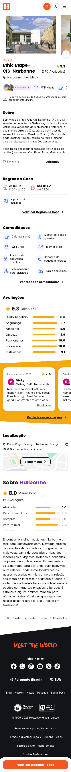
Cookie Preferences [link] (35, 754)
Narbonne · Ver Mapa (22, 77)
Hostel (8, 60)
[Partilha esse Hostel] (66, 54)
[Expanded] (8, 618)
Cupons (48, 736)
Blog (9, 692)
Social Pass (58, 692)
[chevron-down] (42, 496)
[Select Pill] (47, 6)
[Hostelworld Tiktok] (57, 666)
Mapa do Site (46, 745)
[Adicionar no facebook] (14, 666)
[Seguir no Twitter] (22, 666)
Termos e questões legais (24, 736)
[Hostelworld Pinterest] (49, 666)
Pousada (42, 692)
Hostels (19, 692)
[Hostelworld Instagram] (31, 666)
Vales (59, 736)
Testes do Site (26, 745)
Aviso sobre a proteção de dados (35, 728)
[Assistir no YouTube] (40, 666)
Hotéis (30, 692)
